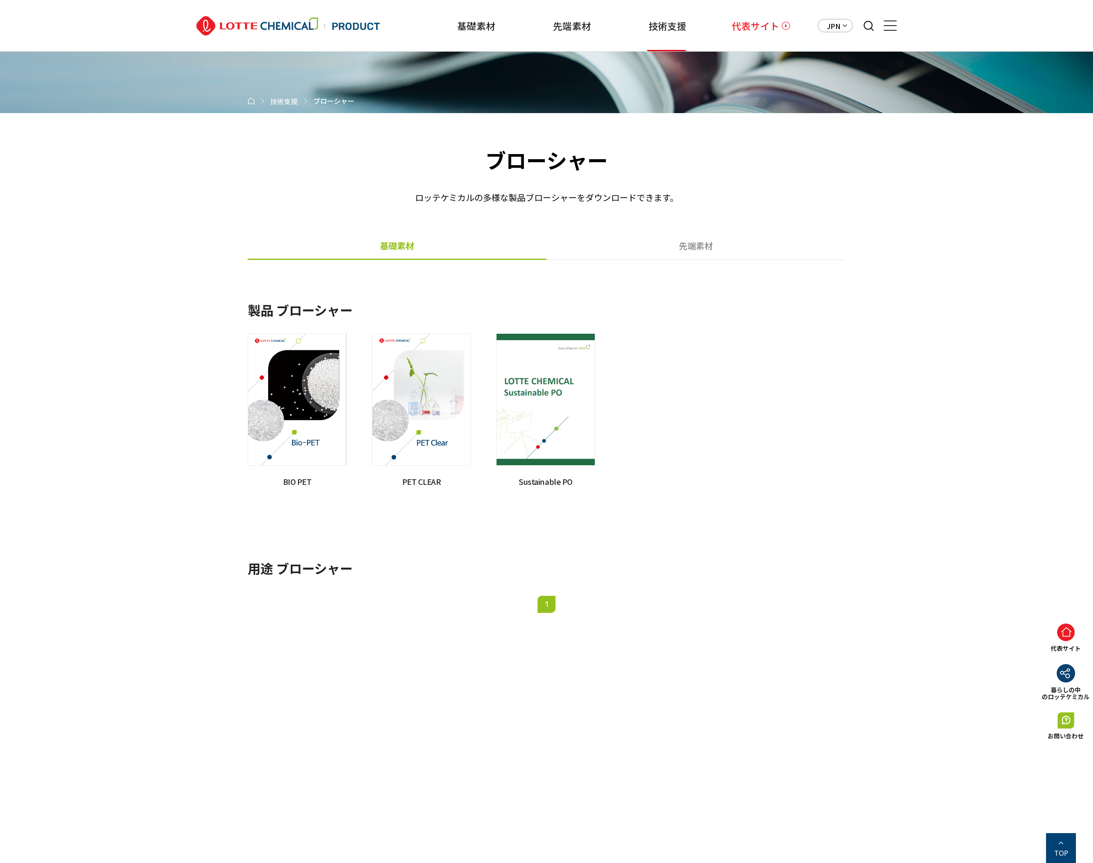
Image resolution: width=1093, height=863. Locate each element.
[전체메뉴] (890, 25)
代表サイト (755, 25)
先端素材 (572, 25)
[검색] (869, 26)
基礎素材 (476, 25)
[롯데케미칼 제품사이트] (288, 25)
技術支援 (668, 25)
